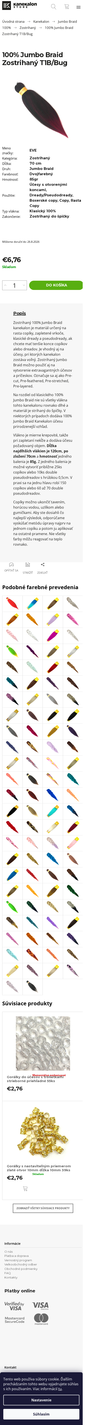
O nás (8, 1251)
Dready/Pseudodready (51, 195)
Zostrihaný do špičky (49, 216)
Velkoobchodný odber (20, 1264)
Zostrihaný (40, 158)
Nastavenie (41, 1400)
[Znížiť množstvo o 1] (24, 285)
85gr (34, 179)
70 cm (35, 163)
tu (60, 1388)
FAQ (7, 1273)
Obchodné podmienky (20, 1269)
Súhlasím (41, 1414)
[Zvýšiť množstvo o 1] (5, 285)
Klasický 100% (43, 211)
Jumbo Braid (42, 169)
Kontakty (10, 1277)
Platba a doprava (16, 1256)
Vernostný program (18, 1260)
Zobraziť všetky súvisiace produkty (43, 1208)
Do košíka (56, 285)
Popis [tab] (19, 313)
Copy (64, 200)
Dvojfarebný (41, 174)
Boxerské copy (43, 200)
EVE (33, 150)
